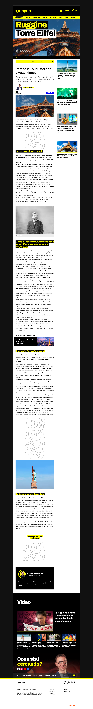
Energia (45, 17)
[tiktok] (65, 682)
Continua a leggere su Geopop (35, 537)
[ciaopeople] (72, 705)
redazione (51, 696)
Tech (60, 17)
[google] (28, 705)
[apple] (20, 705)
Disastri (53, 675)
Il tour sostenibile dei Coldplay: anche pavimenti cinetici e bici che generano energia (67, 102)
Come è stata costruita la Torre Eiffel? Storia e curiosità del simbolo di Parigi (67, 155)
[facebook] (74, 682)
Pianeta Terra (36, 17)
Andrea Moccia (35, 573)
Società (73, 17)
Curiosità (28, 675)
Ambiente (47, 675)
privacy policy (52, 689)
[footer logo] (30, 682)
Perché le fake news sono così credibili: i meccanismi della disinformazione (65, 617)
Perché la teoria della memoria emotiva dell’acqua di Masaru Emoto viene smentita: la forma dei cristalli (53, 645)
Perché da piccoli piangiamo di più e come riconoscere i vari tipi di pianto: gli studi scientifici (39, 644)
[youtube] (71, 682)
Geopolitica (53, 17)
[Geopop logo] (23, 11)
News (18, 675)
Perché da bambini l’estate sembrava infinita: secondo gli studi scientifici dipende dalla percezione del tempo (24, 645)
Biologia (41, 675)
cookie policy (52, 691)
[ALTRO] (20, 585)
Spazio (66, 17)
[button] (76, 10)
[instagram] (68, 682)
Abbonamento (19, 17)
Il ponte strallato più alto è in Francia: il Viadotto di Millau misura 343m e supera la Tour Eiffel (66, 76)
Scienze (28, 17)
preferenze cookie (53, 698)
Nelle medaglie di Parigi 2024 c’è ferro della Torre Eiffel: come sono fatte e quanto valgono (66, 129)
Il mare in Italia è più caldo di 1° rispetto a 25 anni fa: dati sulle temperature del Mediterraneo (69, 644)
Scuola (35, 675)
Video (23, 675)
